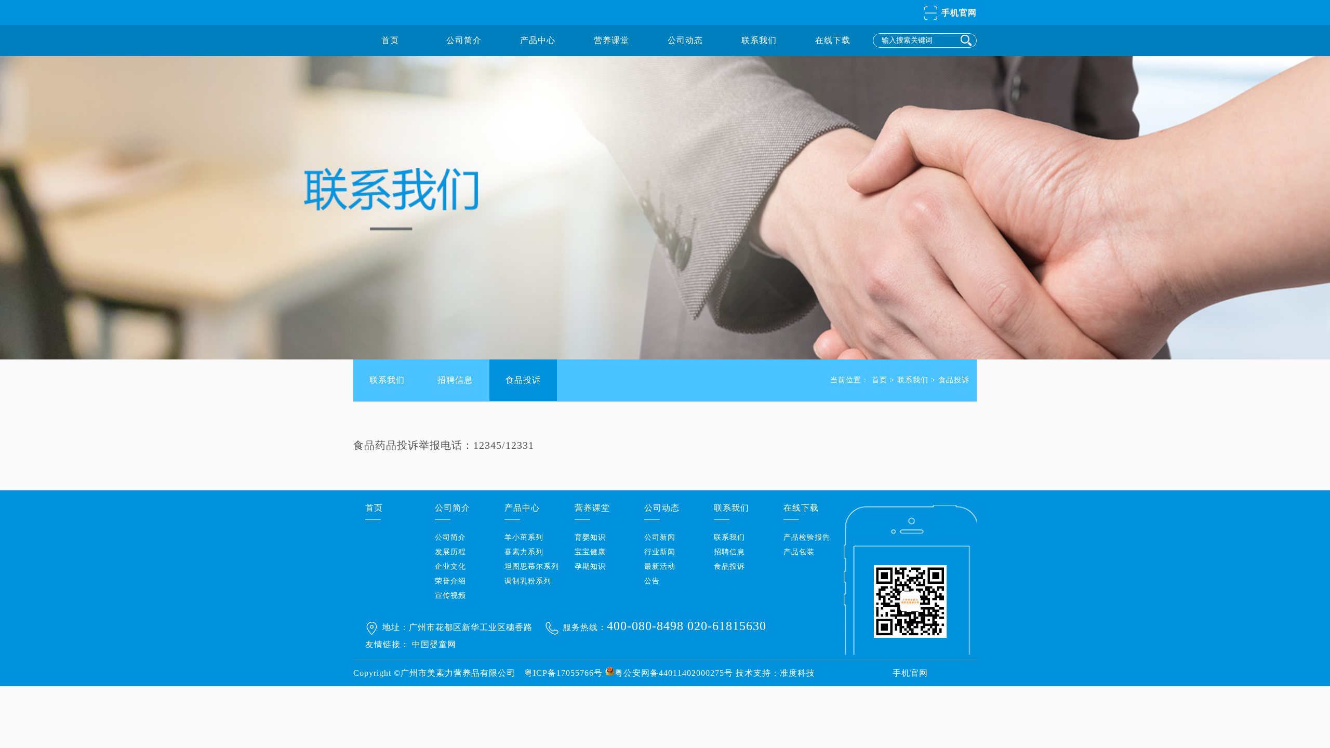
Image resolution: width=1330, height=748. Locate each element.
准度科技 (797, 673)
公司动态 (685, 40)
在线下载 (832, 40)
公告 (652, 581)
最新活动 (659, 566)
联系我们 (759, 40)
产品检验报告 (806, 537)
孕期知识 (590, 566)
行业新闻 (659, 552)
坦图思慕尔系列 (531, 566)
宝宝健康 (590, 552)
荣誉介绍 (450, 581)
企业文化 (450, 566)
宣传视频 (450, 595)
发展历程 (450, 552)
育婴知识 (590, 537)
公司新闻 (659, 537)
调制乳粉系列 (527, 581)
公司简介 (464, 40)
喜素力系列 (523, 552)
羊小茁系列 (523, 537)
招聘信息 (455, 380)
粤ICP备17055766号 (563, 673)
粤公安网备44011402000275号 (674, 673)
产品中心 (537, 40)
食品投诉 (523, 380)
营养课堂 (611, 40)
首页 (390, 40)
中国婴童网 (434, 644)
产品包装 (799, 552)
